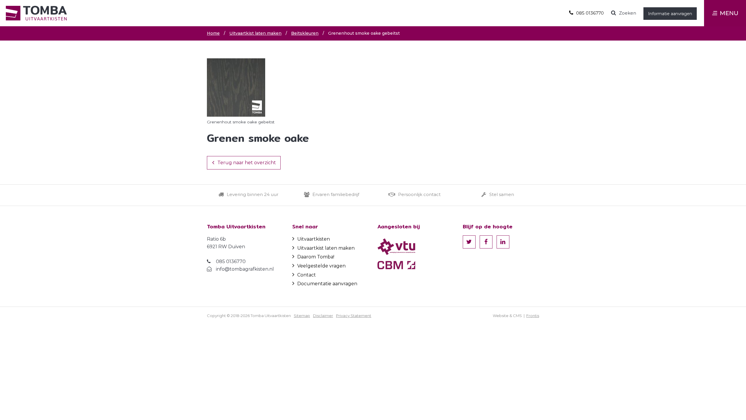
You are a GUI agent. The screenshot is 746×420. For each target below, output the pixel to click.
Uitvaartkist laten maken (326, 248)
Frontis (532, 315)
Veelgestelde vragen (321, 266)
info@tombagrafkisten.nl (245, 269)
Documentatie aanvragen (327, 283)
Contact (306, 275)
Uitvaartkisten (313, 239)
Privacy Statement (353, 315)
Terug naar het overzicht (246, 162)
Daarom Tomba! (315, 257)
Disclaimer (323, 315)
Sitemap (302, 315)
